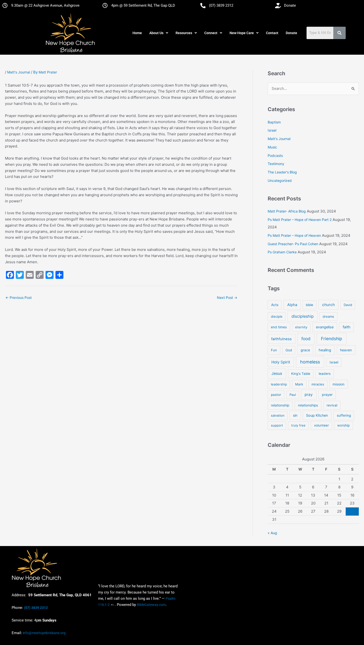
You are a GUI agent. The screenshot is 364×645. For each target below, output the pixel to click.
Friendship (331, 338)
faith (346, 327)
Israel (272, 130)
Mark (299, 384)
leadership (279, 384)
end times (279, 327)
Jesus (276, 373)
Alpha (292, 304)
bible (309, 305)
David (348, 305)
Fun (274, 350)
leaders (325, 374)
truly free (298, 425)
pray (309, 394)
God (289, 350)
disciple (277, 316)
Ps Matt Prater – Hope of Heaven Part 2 (300, 219)
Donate (291, 33)
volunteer (321, 425)
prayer (327, 394)
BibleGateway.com (151, 605)
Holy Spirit (280, 362)
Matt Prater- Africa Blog (287, 211)
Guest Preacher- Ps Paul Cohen (293, 244)
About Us (156, 33)
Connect (210, 33)
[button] (159, 32)
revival (332, 405)
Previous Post (18, 297)
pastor (276, 395)
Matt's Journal (18, 72)
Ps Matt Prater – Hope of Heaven (294, 235)
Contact (272, 33)
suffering (344, 415)
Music (272, 147)
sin (295, 415)
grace (305, 350)
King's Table (300, 374)
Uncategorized (280, 180)
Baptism (274, 122)
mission (338, 384)
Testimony (276, 164)
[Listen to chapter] (112, 605)
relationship (280, 405)
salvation (278, 415)
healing (325, 350)
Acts (274, 305)
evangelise (325, 327)
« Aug (272, 533)
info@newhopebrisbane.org (44, 633)
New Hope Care (242, 33)
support (277, 425)
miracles (318, 384)
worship (343, 425)
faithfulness (281, 339)
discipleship (302, 316)
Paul (292, 395)
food (306, 338)
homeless (310, 361)
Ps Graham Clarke (282, 252)
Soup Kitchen (317, 415)
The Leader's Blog (282, 172)
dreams (328, 316)
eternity (301, 327)
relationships (308, 405)
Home (137, 33)
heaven (346, 350)
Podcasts (275, 155)
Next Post (227, 297)
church (328, 304)
